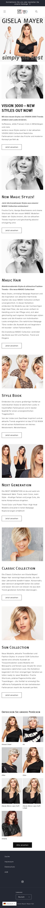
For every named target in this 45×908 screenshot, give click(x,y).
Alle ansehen (22, 845)
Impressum (9, 862)
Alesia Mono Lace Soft (11, 806)
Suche (7, 856)
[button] (4, 11)
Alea (24, 775)
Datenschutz (10, 867)
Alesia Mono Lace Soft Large (31, 807)
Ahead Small (6, 744)
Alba (3, 775)
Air (24, 744)
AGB (6, 872)
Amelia (4, 839)
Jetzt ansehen (11, 147)
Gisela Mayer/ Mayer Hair (25, 904)
